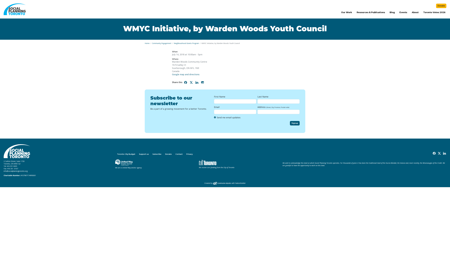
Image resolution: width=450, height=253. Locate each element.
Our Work (346, 12)
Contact (179, 154)
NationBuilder (240, 183)
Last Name (262, 96)
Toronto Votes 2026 (434, 12)
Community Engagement (161, 43)
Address (273, 107)
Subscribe (156, 154)
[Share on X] (192, 82)
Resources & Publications (371, 12)
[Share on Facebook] (186, 82)
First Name (219, 96)
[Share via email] (203, 82)
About (415, 12)
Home (147, 43)
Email (216, 107)
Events (403, 12)
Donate (441, 6)
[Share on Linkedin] (197, 82)
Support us (144, 154)
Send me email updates (228, 117)
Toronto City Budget (126, 154)
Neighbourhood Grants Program (186, 43)
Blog (392, 12)
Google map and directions (185, 74)
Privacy (189, 154)
